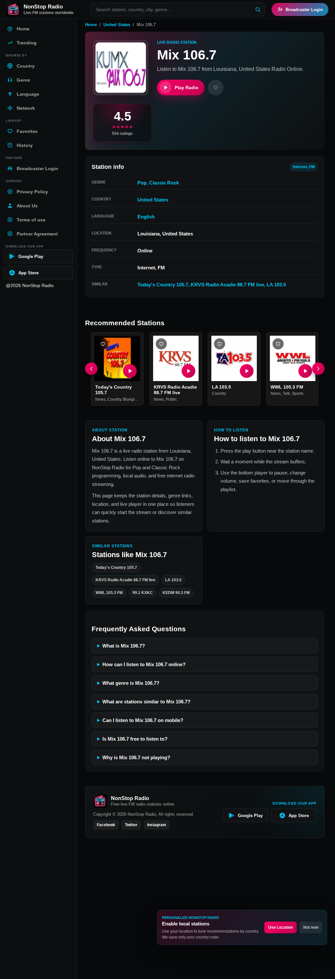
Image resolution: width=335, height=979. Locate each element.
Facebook (106, 825)
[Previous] (91, 368)
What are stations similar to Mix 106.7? (146, 701)
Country (114, 399)
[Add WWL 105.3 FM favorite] (278, 343)
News (100, 399)
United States (116, 24)
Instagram (156, 825)
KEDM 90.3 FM (176, 592)
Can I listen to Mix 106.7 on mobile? (142, 720)
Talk (286, 393)
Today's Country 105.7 (162, 284)
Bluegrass (132, 399)
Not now (310, 927)
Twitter (131, 825)
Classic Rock (164, 182)
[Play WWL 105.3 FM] (305, 370)
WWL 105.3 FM (287, 386)
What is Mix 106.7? (123, 646)
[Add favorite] (215, 87)
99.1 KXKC (142, 592)
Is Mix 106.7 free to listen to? (135, 739)
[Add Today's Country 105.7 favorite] (102, 343)
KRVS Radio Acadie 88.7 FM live (227, 284)
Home (91, 24)
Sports (297, 393)
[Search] (258, 9)
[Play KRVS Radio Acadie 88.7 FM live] (188, 370)
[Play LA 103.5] (247, 370)
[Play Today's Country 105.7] (130, 370)
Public (171, 399)
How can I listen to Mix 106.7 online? (143, 664)
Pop (142, 182)
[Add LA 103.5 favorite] (219, 343)
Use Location (280, 927)
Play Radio (187, 87)
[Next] (318, 368)
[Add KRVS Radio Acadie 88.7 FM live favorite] (161, 343)
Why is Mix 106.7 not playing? (136, 757)
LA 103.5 (276, 284)
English (146, 216)
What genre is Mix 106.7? (130, 683)
